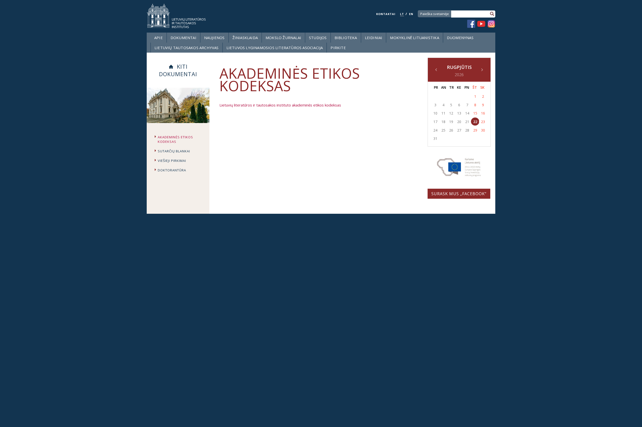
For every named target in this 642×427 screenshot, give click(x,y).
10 (435, 113)
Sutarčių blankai (174, 151)
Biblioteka (346, 37)
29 (475, 130)
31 (435, 138)
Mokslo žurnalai (283, 37)
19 (451, 121)
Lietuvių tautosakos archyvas (186, 47)
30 (483, 130)
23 (483, 121)
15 (475, 113)
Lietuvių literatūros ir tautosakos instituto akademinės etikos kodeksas (280, 105)
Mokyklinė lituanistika (414, 37)
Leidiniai (373, 37)
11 (443, 113)
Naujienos (214, 37)
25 (443, 130)
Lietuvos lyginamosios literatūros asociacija (274, 47)
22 (475, 121)
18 (443, 121)
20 (459, 121)
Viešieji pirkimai (172, 160)
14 (467, 113)
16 (483, 113)
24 (435, 130)
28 (467, 130)
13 (459, 113)
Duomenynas (460, 37)
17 (435, 121)
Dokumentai (183, 37)
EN (411, 14)
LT (402, 14)
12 (451, 113)
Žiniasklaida (245, 37)
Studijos (318, 37)
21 (467, 121)
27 (459, 130)
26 (451, 130)
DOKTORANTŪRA (172, 170)
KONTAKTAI (385, 14)
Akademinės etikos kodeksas (175, 139)
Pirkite (338, 47)
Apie (158, 37)
